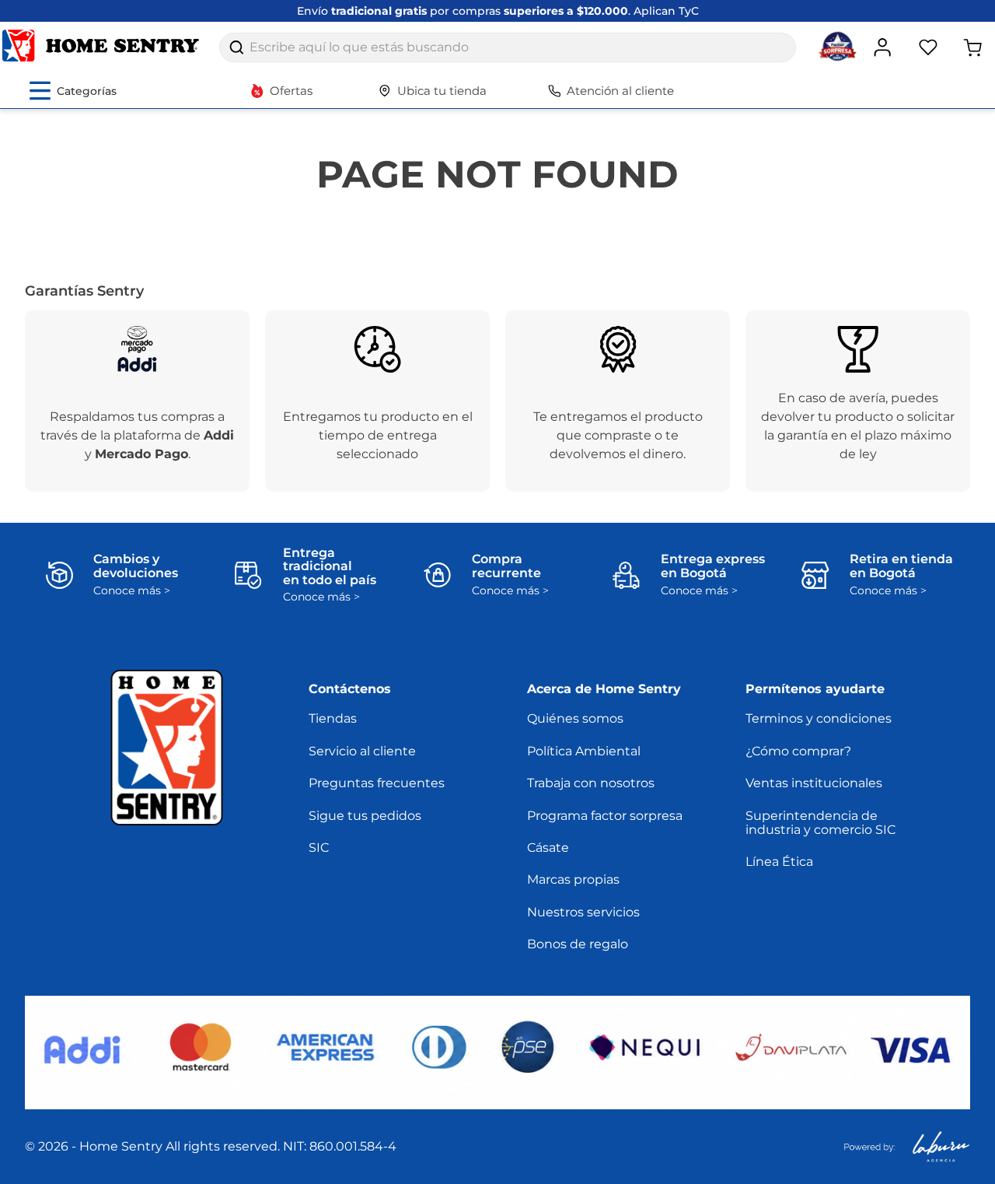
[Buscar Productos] (236, 47)
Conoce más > (131, 590)
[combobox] (507, 47)
